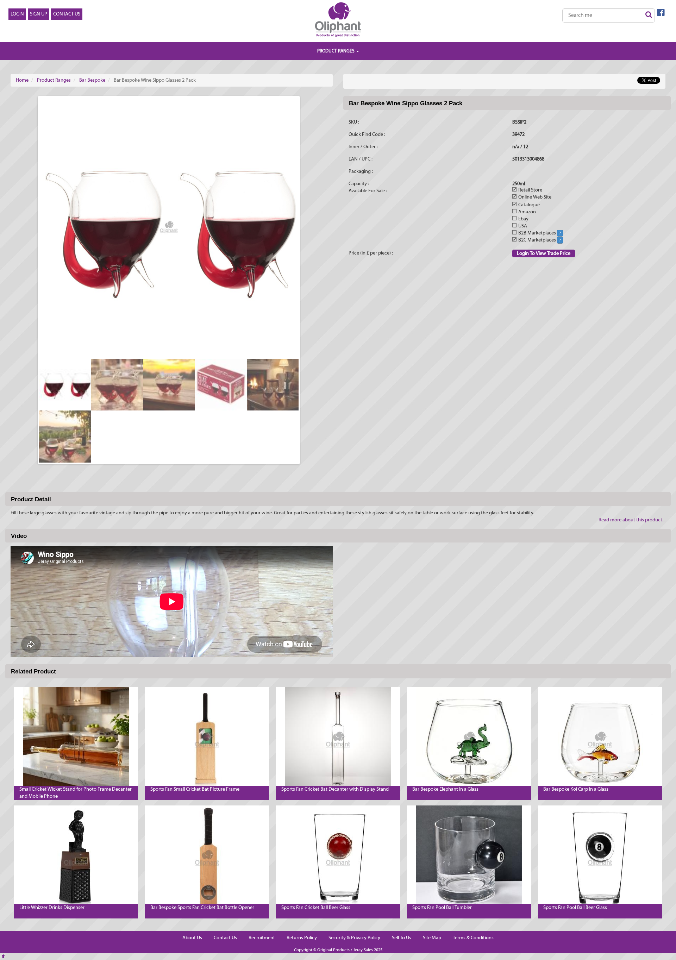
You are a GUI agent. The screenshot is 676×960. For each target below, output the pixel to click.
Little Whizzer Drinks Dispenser (51, 907)
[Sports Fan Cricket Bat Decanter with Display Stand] (338, 740)
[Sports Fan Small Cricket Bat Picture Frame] (207, 740)
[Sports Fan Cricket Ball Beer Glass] (338, 858)
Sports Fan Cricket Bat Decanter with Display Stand (335, 789)
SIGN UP (38, 14)
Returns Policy (302, 938)
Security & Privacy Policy (354, 938)
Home (22, 80)
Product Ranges (54, 80)
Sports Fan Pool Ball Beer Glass (575, 907)
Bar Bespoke (92, 80)
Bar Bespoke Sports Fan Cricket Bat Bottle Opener (202, 907)
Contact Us (225, 938)
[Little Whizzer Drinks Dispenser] (76, 858)
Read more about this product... (632, 520)
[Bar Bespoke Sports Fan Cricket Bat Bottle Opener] (207, 858)
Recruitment (262, 938)
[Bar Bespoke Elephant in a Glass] (469, 740)
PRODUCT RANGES (336, 51)
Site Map (432, 938)
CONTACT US (66, 14)
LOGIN (17, 14)
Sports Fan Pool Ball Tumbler (442, 907)
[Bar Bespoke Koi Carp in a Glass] (600, 740)
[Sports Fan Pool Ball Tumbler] (469, 858)
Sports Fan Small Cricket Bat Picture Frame (194, 789)
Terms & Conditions (473, 938)
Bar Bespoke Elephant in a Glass (445, 789)
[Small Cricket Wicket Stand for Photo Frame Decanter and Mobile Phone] (76, 740)
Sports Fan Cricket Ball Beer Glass (315, 907)
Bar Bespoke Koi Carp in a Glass (575, 789)
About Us (192, 938)
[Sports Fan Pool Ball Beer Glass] (600, 858)
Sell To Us (401, 938)
